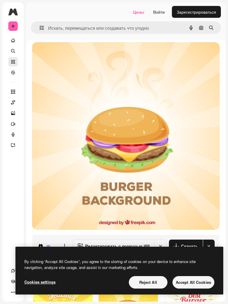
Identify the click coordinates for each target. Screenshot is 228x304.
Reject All (148, 282)
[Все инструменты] (13, 91)
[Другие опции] (64, 246)
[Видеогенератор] (13, 124)
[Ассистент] (13, 145)
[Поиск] (13, 51)
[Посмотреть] (13, 72)
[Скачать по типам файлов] (209, 246)
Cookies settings (40, 282)
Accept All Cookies (193, 282)
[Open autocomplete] (39, 28)
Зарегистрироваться (196, 12)
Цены (138, 12)
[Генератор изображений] (13, 113)
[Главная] (13, 40)
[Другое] (13, 292)
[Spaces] (13, 102)
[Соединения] (13, 271)
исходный (72, 53)
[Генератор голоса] (13, 134)
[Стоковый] (13, 61)
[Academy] (13, 281)
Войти (159, 12)
